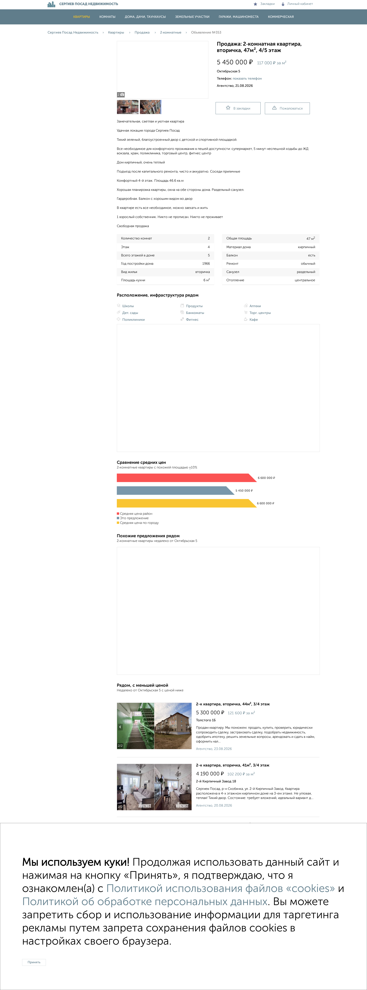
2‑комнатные (170, 32)
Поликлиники (133, 320)
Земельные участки (192, 16)
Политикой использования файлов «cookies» (220, 888)
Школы (127, 306)
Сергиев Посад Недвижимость (73, 32)
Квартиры (81, 16)
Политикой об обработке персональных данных (145, 902)
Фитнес (192, 320)
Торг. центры (260, 313)
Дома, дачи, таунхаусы (145, 16)
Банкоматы (194, 313)
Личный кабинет (300, 4)
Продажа (142, 32)
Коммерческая (281, 16)
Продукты (194, 306)
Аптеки (255, 306)
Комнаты (107, 16)
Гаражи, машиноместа (239, 16)
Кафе (253, 320)
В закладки (241, 108)
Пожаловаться (291, 108)
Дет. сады (129, 313)
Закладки (267, 4)
